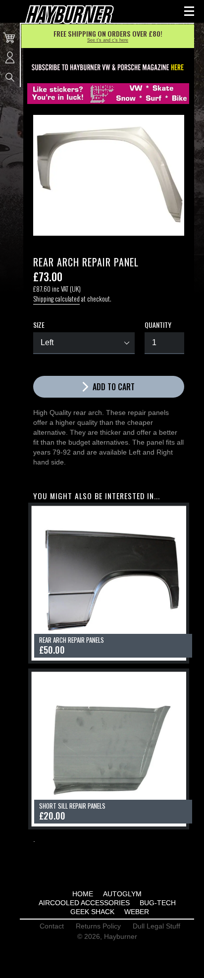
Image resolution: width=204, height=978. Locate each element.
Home (82, 894)
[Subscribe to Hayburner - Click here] (108, 68)
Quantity (158, 325)
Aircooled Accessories (84, 903)
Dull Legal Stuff (156, 926)
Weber (136, 912)
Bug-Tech (158, 903)
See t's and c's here (107, 40)
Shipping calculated (56, 299)
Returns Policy (98, 926)
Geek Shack (92, 912)
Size (39, 325)
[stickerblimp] (108, 93)
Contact (52, 926)
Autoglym (122, 894)
